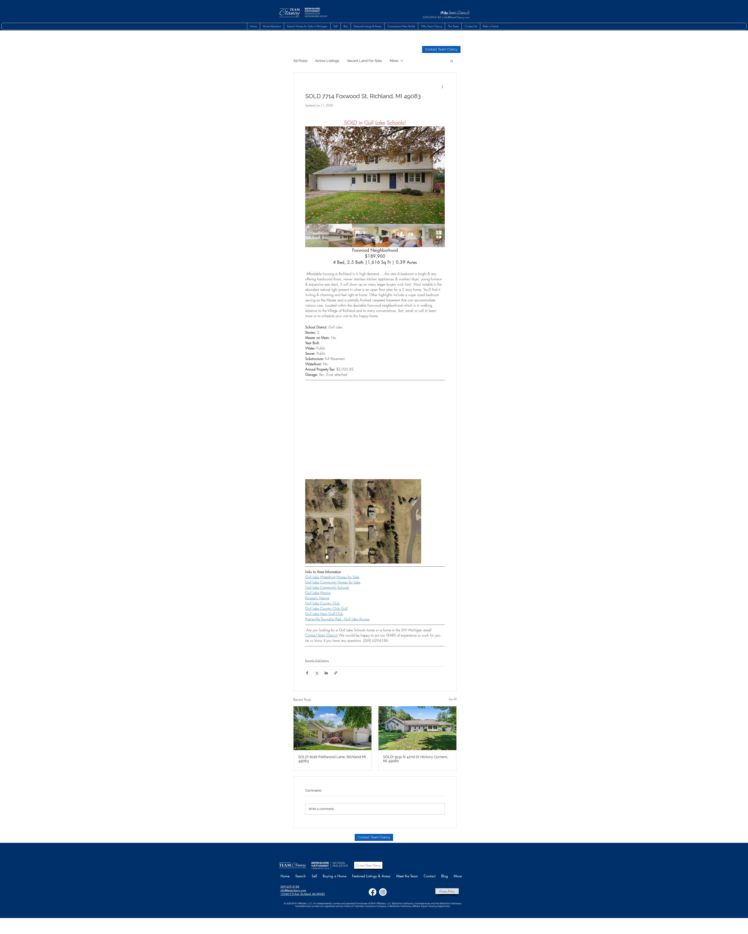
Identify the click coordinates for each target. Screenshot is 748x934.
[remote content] (375, 429)
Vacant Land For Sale (364, 61)
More (394, 61)
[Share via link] (336, 673)
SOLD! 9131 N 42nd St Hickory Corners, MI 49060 (415, 759)
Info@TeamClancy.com (456, 17)
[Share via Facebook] (307, 673)
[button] (345, 26)
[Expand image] (375, 175)
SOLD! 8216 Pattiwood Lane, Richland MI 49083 (332, 759)
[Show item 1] (317, 235)
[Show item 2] (340, 235)
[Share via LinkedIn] (326, 673)
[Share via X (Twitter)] (316, 673)
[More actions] (442, 86)
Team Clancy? (458, 12)
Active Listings (327, 61)
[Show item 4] (387, 235)
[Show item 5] (410, 235)
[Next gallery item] (440, 175)
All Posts (300, 61)
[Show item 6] (433, 235)
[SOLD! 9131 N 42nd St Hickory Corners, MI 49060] (417, 728)
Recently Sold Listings (317, 660)
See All (453, 699)
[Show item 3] (363, 235)
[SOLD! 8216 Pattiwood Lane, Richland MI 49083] (332, 728)
